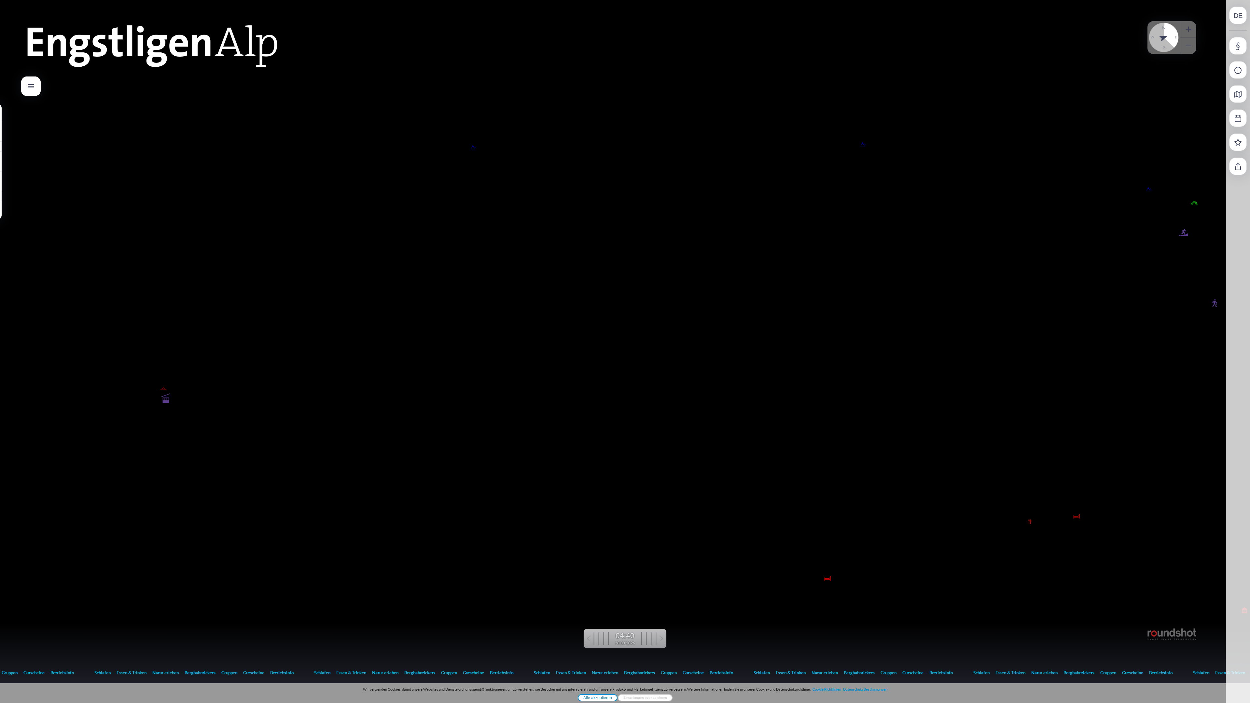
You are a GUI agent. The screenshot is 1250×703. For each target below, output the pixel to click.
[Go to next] (652, 638)
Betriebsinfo (51, 672)
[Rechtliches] (1238, 46)
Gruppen (219, 672)
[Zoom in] (1188, 29)
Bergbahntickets (189, 672)
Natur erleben (155, 672)
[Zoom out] (1188, 46)
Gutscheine (23, 672)
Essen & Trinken (121, 672)
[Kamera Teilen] (1238, 166)
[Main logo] (152, 69)
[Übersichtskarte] (1238, 94)
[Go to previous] (598, 638)
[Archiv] (1238, 118)
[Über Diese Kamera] (1238, 70)
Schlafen (92, 672)
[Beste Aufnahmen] (1238, 142)
